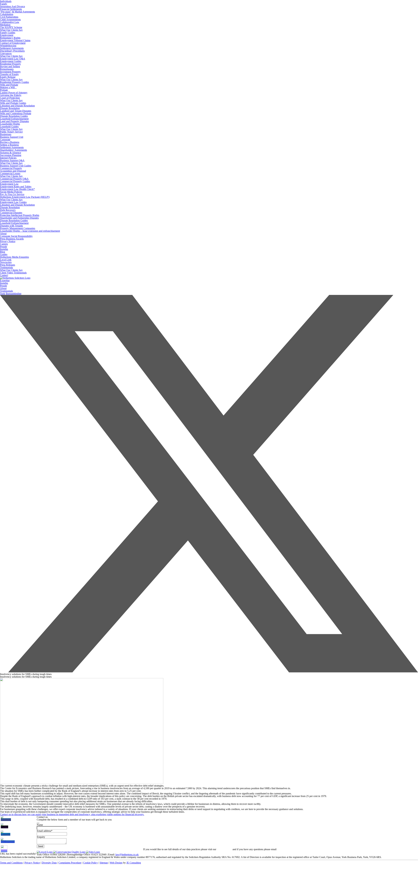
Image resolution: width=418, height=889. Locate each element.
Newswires (6, 262)
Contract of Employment (12, 43)
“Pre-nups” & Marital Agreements (17, 11)
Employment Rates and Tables (15, 186)
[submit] (38, 823)
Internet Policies (8, 157)
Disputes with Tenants (11, 225)
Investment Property (10, 71)
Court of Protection (10, 97)
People (3, 246)
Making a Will (8, 87)
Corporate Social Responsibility (16, 236)
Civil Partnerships (9, 16)
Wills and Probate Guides (13, 103)
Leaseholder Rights (10, 124)
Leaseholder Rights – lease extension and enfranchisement (30, 231)
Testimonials (6, 267)
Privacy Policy (224, 849)
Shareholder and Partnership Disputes (19, 217)
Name (40, 824)
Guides (3, 254)
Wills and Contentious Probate (15, 113)
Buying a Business (9, 142)
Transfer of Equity (9, 74)
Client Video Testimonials (13, 272)
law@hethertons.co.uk (127, 854)
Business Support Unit (11, 137)
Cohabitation (6, 14)
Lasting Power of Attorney (13, 92)
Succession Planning (10, 155)
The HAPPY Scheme (11, 27)
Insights (4, 249)
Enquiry (41, 836)
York (2, 293)
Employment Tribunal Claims (15, 40)
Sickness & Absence (10, 152)
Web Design (116, 862)
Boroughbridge (13, 293)
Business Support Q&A (12, 160)
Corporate (5, 139)
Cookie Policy (90, 862)
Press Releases (7, 264)
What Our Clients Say (11, 30)
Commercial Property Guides (15, 181)
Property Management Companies (17, 228)
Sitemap (104, 862)
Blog (2, 251)
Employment (6, 35)
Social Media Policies (11, 191)
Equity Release (8, 77)
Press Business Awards (12, 238)
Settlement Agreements (12, 48)
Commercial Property (11, 168)
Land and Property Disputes (14, 121)
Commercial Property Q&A (14, 178)
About (3, 233)
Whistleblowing (8, 45)
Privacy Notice (7, 241)
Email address (44, 830)
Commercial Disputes (11, 212)
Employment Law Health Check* (17, 189)
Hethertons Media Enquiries (14, 257)
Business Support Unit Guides (15, 165)
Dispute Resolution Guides (14, 116)
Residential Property (10, 63)
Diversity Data (49, 862)
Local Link (5, 259)
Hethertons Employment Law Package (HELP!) (25, 197)
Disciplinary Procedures (12, 50)
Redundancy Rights (10, 37)
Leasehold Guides (9, 126)
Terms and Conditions (11, 862)
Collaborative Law (9, 22)
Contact (4, 275)
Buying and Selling (10, 66)
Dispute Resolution (10, 108)
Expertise (5, 280)
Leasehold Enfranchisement (14, 118)
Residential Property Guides (14, 82)
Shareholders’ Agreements (13, 150)
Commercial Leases (10, 173)
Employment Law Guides (13, 202)
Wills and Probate (9, 84)
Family (3, 3)
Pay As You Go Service (12, 194)
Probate (4, 90)
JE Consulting (133, 862)
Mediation (5, 24)
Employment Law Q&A (12, 58)
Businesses (5, 134)
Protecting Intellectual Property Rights (19, 215)
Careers (4, 244)
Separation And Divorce (12, 6)
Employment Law (9, 184)
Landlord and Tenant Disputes (15, 110)
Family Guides (7, 32)
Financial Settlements (11, 9)
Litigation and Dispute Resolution (17, 105)
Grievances (6, 53)
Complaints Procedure (69, 862)
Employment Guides (10, 61)
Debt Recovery (8, 210)
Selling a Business (9, 144)
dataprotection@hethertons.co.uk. (294, 849)
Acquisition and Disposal (13, 170)
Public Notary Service (11, 131)
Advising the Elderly (10, 95)
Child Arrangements (10, 19)
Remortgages (7, 69)
